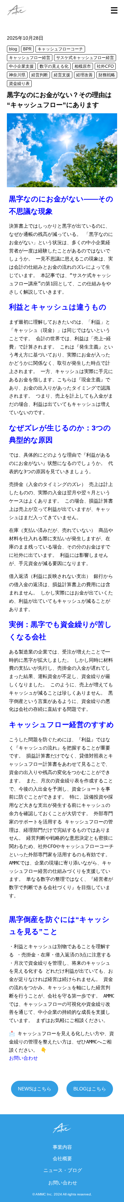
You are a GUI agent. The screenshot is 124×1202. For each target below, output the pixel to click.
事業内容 (62, 1147)
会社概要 (62, 1158)
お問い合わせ (62, 1182)
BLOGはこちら (89, 1088)
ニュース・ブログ (62, 1170)
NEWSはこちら (34, 1088)
